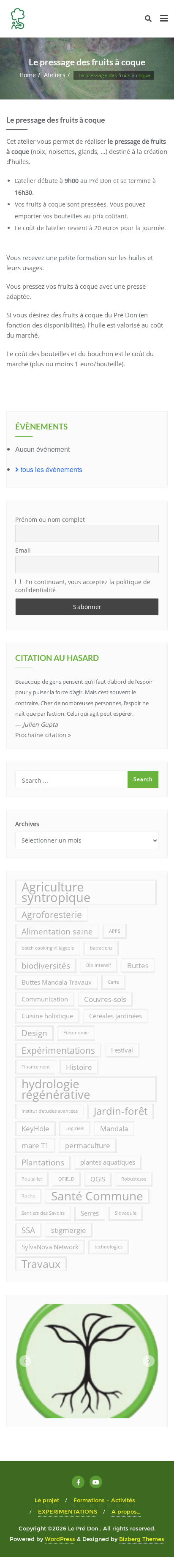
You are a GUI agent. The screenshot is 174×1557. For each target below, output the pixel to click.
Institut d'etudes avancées (50, 1111)
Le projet (47, 1500)
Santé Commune (97, 1196)
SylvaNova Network (50, 1247)
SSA (28, 1230)
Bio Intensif (98, 965)
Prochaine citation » (43, 735)
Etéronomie (76, 1033)
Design (34, 1033)
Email (23, 550)
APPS (114, 931)
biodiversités (46, 965)
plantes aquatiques (107, 1162)
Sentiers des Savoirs (43, 1213)
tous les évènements (51, 469)
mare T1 (35, 1145)
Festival (122, 1050)
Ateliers (54, 75)
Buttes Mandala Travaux (57, 982)
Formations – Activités (104, 1500)
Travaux (41, 1263)
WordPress (60, 1539)
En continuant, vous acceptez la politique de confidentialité (82, 586)
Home (27, 75)
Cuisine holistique (47, 1016)
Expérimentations (58, 1050)
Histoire (79, 1067)
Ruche (28, 1196)
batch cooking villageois (48, 948)
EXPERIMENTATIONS (67, 1511)
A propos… (126, 1511)
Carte (113, 982)
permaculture (87, 1145)
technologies (108, 1247)
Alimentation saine (57, 931)
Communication (45, 999)
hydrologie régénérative (56, 1089)
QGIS (97, 1179)
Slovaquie (125, 1213)
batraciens (101, 948)
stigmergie (68, 1230)
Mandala (114, 1128)
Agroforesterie (52, 914)
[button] (25, 1361)
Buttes (138, 965)
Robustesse (133, 1179)
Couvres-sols (105, 999)
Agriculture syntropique (56, 892)
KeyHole (35, 1128)
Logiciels (74, 1128)
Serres (90, 1213)
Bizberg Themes (141, 1539)
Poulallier (32, 1179)
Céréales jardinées (115, 1016)
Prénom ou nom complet (50, 519)
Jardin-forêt (120, 1111)
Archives (27, 824)
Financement (36, 1067)
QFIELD (66, 1179)
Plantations (43, 1162)
